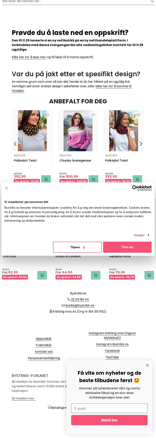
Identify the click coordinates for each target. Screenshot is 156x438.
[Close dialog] (147, 365)
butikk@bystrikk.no (80, 305)
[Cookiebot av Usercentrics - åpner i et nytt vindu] (135, 188)
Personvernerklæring (44, 358)
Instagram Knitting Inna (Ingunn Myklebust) (112, 335)
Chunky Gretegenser (75, 161)
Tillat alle (127, 247)
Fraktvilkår (44, 345)
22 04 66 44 (80, 299)
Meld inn (109, 420)
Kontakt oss (44, 351)
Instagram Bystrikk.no (112, 344)
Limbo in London (68, 256)
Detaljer (139, 235)
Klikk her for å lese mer (29, 57)
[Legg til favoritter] (47, 115)
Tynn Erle (9, 256)
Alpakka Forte (120, 256)
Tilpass (75, 247)
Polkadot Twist (25, 161)
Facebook (112, 350)
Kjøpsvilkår (44, 339)
